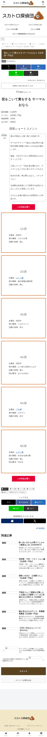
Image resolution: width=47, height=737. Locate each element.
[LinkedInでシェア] (23, 638)
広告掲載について (23, 729)
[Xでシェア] (8, 626)
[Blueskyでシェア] (29, 626)
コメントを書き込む (23, 680)
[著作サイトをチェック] (12, 521)
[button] (31, 73)
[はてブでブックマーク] (29, 632)
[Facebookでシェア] (8, 632)
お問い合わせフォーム (12, 726)
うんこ (6, 489)
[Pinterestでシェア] (13, 638)
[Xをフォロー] (35, 521)
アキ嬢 (19, 409)
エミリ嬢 (19, 278)
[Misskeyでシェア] (39, 626)
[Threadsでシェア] (18, 632)
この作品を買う (23, 207)
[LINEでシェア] (39, 632)
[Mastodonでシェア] (18, 626)
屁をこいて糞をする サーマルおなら (15, 492)
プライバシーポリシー (35, 726)
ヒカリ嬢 (31, 489)
